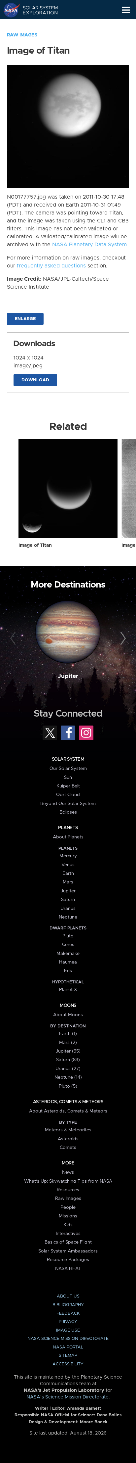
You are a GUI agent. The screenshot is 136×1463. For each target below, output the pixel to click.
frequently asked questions (51, 265)
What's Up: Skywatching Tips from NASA (68, 1181)
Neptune (68, 917)
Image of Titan (35, 545)
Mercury (68, 856)
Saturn (68, 899)
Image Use (68, 1330)
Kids (68, 1225)
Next (121, 638)
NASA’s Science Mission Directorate (67, 1397)
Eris (68, 970)
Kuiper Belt (68, 786)
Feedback (68, 1313)
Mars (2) (68, 1042)
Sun (68, 777)
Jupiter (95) (68, 1051)
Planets (68, 828)
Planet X (68, 989)
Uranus (68, 908)
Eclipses (68, 812)
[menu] (126, 10)
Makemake (68, 953)
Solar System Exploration (36, 10)
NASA (9, 10)
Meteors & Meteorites (68, 1130)
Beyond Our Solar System (68, 803)
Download (35, 380)
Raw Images (22, 35)
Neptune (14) (68, 1077)
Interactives (68, 1233)
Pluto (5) (68, 1086)
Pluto (68, 936)
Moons (68, 1005)
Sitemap (68, 1355)
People (68, 1207)
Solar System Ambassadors (68, 1251)
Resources (68, 1190)
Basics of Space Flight (68, 1242)
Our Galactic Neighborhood (36, 25)
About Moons (68, 1015)
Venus (68, 865)
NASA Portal (68, 1347)
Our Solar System (68, 768)
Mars (68, 882)
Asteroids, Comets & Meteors (68, 1102)
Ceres (68, 944)
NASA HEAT (68, 1268)
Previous (14, 638)
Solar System (68, 759)
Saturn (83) (68, 1060)
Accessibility (68, 1364)
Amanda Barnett (84, 1408)
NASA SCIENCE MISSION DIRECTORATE (68, 1339)
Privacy (68, 1322)
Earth (68, 873)
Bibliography (68, 1305)
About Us (68, 1296)
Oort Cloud (68, 794)
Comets (68, 1147)
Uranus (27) (68, 1068)
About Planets (68, 837)
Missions (68, 1216)
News (68, 1172)
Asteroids (68, 1139)
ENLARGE (25, 319)
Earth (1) (68, 1033)
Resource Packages (68, 1259)
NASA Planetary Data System (89, 244)
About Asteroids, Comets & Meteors (68, 1111)
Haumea (68, 962)
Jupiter (68, 676)
